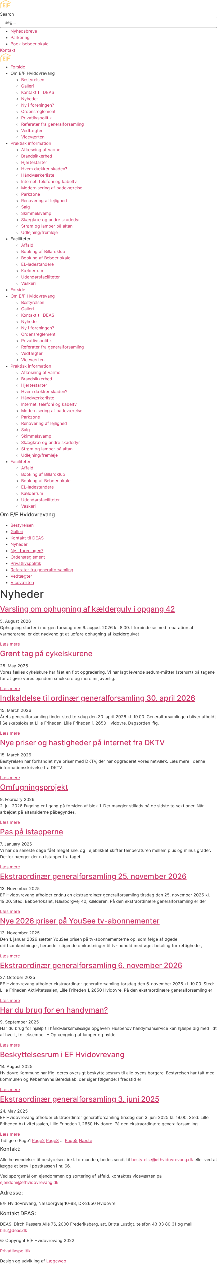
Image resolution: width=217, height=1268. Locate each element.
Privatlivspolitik (36, 117)
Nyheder (29, 98)
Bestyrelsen (32, 79)
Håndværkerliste (37, 175)
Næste (85, 1140)
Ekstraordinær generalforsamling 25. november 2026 (93, 876)
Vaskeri (28, 283)
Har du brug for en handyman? (54, 1009)
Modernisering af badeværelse (51, 187)
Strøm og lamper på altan (47, 226)
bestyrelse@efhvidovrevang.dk (162, 1159)
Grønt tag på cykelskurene (46, 653)
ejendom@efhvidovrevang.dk (29, 1182)
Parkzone (30, 194)
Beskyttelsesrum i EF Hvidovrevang (62, 1054)
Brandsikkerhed (36, 156)
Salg (25, 207)
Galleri (27, 86)
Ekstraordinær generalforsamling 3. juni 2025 (79, 1099)
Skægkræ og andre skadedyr (50, 219)
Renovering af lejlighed (44, 200)
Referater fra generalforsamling (52, 124)
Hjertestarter (34, 162)
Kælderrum (32, 270)
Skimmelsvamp (36, 213)
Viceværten (32, 137)
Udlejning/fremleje (39, 232)
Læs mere (10, 644)
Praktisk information (31, 143)
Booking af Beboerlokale (45, 257)
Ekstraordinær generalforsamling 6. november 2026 (91, 965)
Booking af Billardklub (43, 251)
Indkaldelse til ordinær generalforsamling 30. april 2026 (97, 698)
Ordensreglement (38, 111)
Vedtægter (32, 130)
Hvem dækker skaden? (44, 168)
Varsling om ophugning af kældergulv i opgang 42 (87, 608)
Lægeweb (56, 1260)
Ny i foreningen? (37, 105)
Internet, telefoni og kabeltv (49, 181)
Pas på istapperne (31, 831)
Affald (27, 245)
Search (7, 14)
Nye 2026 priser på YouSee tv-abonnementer (80, 920)
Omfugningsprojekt (34, 787)
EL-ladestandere (37, 264)
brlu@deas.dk (13, 1230)
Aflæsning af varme (40, 149)
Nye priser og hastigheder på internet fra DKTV (82, 742)
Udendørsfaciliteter (40, 277)
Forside (18, 66)
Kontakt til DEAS (37, 92)
